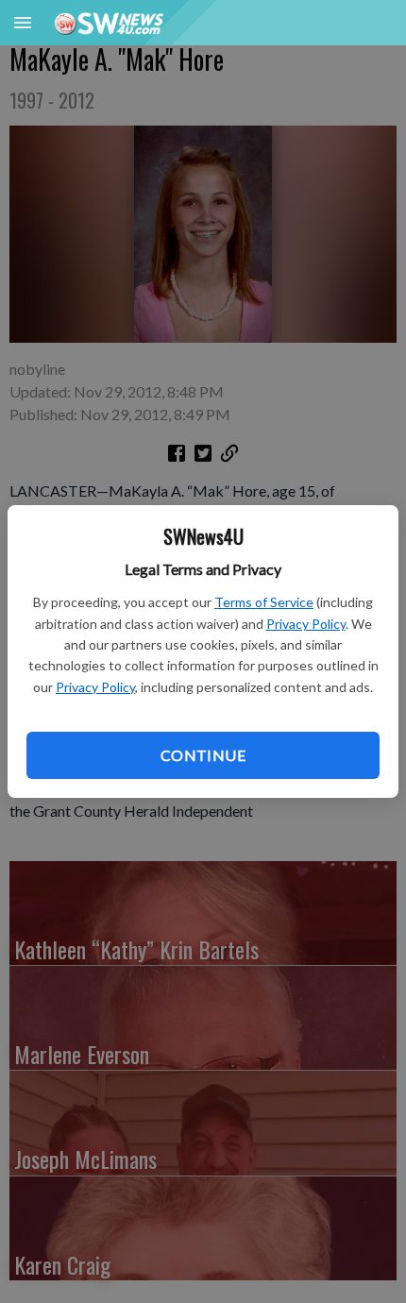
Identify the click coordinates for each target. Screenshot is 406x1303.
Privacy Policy (306, 624)
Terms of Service (263, 602)
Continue (203, 755)
